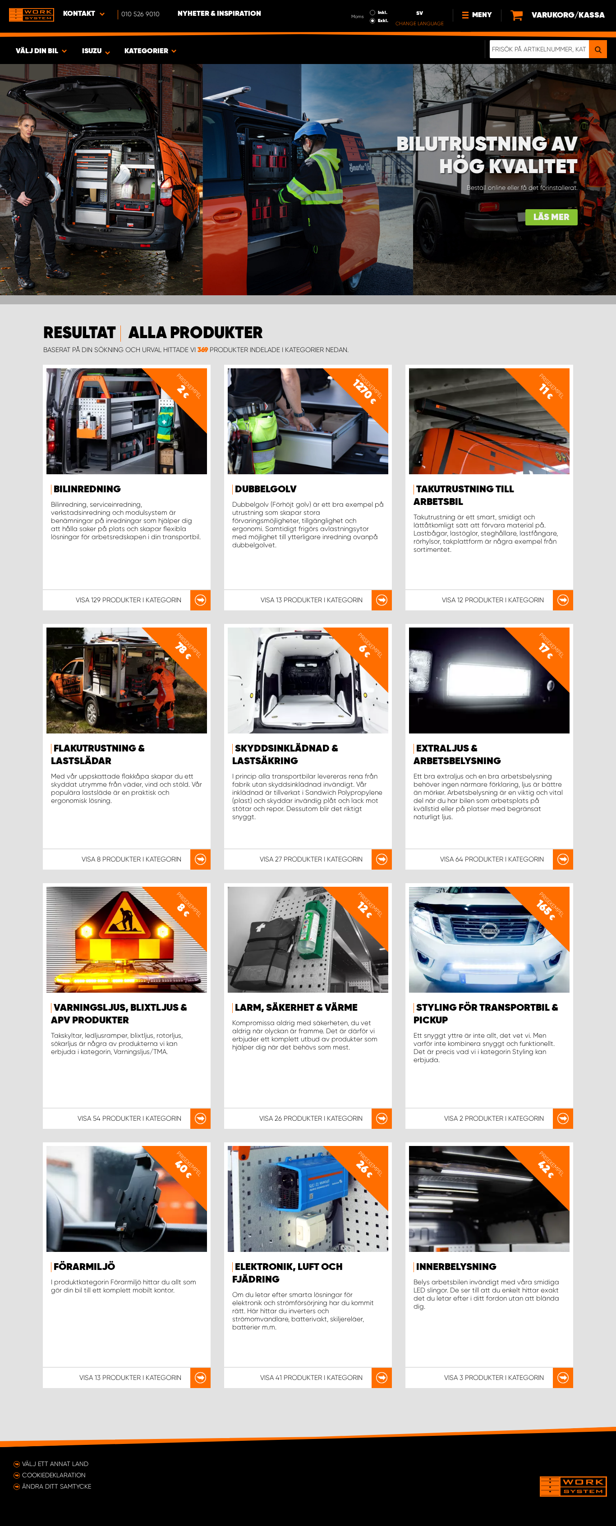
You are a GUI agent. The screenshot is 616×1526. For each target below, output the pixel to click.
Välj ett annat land (55, 1463)
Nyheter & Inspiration (219, 14)
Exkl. (383, 20)
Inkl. (382, 12)
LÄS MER (551, 217)
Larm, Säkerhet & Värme (296, 1008)
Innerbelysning (456, 1267)
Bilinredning (87, 490)
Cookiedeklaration (54, 1475)
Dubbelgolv (266, 490)
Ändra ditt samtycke (56, 1486)
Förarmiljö (84, 1267)
